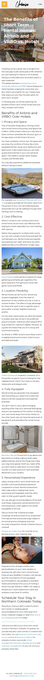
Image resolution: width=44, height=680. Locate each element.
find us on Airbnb (24, 637)
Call (40, 4)
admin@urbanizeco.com (22, 676)
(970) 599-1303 (30, 674)
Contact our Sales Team (12, 531)
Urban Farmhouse (9, 375)
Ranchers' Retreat (9, 455)
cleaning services (28, 643)
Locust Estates (8, 277)
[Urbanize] (22, 4)
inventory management (12, 646)
